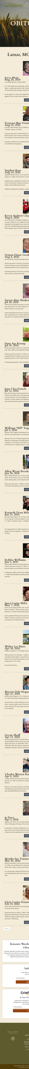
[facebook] (13, 1039)
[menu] (26, 3)
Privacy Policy (21, 1067)
